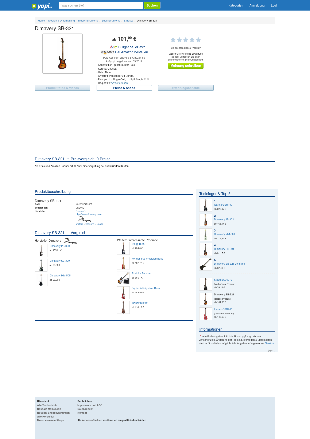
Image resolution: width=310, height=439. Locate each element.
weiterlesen (121, 83)
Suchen (152, 5)
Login (274, 5)
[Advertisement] (155, 124)
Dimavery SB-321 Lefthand (229, 263)
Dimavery (81, 211)
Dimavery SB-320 (60, 260)
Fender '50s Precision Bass (147, 258)
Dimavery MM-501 (224, 234)
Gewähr (269, 343)
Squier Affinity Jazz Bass (146, 288)
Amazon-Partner (92, 420)
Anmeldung (257, 5)
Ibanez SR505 (140, 302)
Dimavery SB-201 (224, 248)
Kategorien (236, 5)
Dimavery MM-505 (60, 275)
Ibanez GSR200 (223, 309)
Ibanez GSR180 (223, 204)
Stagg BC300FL (223, 279)
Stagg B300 (138, 243)
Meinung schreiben (185, 65)
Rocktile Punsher (141, 273)
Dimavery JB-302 (224, 219)
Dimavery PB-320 (60, 246)
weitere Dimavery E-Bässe (89, 223)
